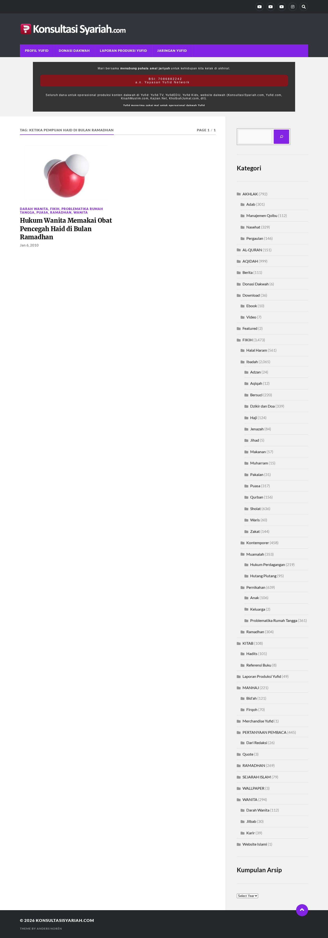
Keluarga (257, 609)
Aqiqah (256, 383)
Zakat (255, 531)
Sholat (255, 508)
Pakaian (256, 474)
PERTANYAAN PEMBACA (264, 732)
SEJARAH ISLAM (257, 777)
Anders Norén (49, 928)
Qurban (256, 497)
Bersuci (256, 394)
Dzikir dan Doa (262, 406)
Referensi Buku (258, 665)
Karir (250, 832)
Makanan (258, 451)
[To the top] (302, 910)
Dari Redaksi (256, 742)
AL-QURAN (252, 249)
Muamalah (255, 554)
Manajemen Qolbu (261, 215)
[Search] (303, 6)
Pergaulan (254, 238)
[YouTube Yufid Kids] (281, 6)
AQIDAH (250, 261)
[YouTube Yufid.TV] (259, 6)
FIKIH (55, 209)
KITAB (248, 643)
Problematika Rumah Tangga (273, 620)
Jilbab (251, 821)
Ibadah (252, 361)
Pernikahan (255, 587)
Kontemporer (257, 542)
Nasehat (253, 227)
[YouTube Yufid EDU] (270, 6)
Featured (250, 328)
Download (251, 295)
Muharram (259, 463)
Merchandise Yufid (258, 721)
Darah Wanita (34, 209)
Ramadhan (255, 631)
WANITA (80, 212)
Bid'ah (251, 698)
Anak (254, 597)
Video (251, 317)
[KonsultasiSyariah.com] (164, 29)
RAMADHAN (61, 212)
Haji (253, 417)
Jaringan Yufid (172, 51)
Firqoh (251, 709)
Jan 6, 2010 (29, 245)
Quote (248, 754)
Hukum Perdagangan (267, 564)
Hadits (251, 653)
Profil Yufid (37, 51)
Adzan (255, 372)
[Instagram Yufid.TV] (292, 6)
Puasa (42, 212)
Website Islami (255, 844)
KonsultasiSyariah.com (65, 920)
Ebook (251, 305)
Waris (255, 519)
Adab (250, 204)
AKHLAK (250, 194)
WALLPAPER (253, 788)
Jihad (254, 440)
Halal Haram (256, 350)
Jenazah (257, 429)
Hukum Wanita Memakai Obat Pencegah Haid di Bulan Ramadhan (66, 229)
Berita (248, 272)
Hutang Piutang (263, 575)
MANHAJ (251, 687)
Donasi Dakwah (74, 51)
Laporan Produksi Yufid (123, 51)
